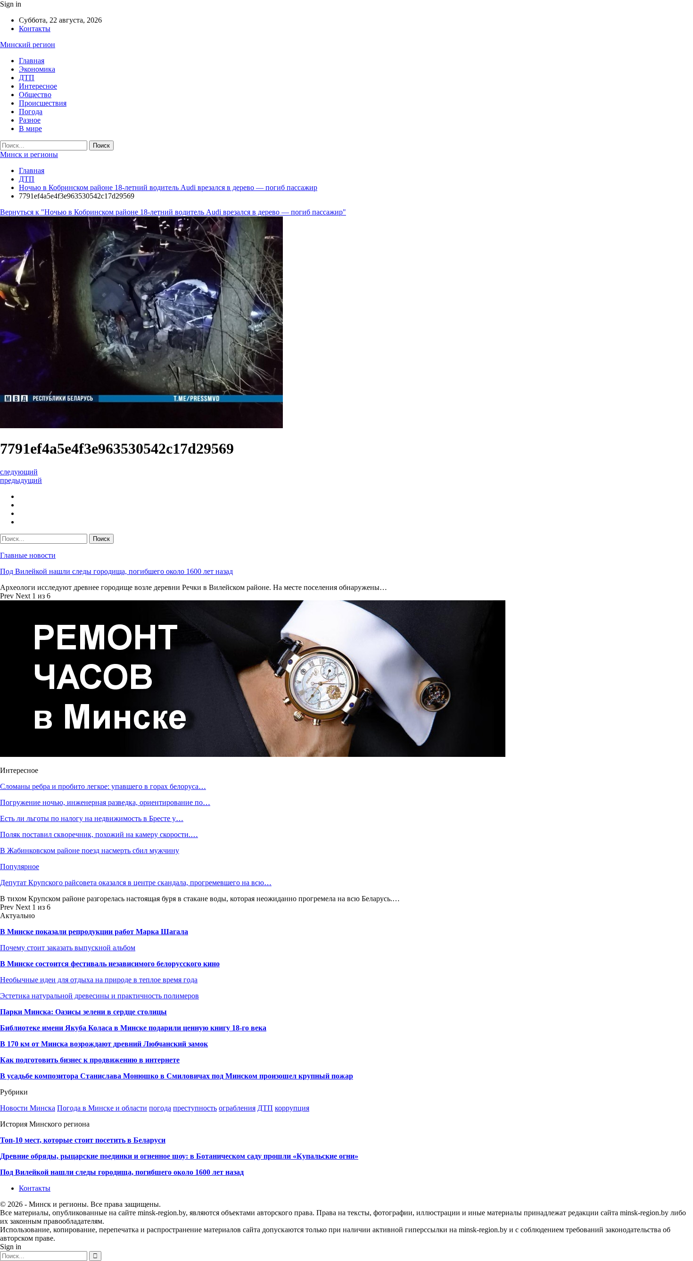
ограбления (237, 1108)
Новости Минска (27, 1108)
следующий (19, 472)
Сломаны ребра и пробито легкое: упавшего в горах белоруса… (103, 786)
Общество (35, 95)
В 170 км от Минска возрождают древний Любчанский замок (104, 1044)
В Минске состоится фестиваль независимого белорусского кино (110, 964)
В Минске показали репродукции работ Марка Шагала (94, 932)
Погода (30, 112)
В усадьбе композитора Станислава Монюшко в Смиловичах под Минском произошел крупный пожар (176, 1076)
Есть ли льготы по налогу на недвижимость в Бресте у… (91, 818)
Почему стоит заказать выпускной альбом (67, 948)
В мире (30, 128)
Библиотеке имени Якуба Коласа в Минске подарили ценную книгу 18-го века (133, 1028)
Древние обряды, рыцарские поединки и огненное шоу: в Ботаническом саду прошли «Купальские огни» (179, 1156)
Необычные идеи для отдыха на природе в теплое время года (99, 980)
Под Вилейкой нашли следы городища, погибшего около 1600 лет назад (116, 571)
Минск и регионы (29, 154)
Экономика (37, 69)
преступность (195, 1108)
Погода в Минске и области (102, 1108)
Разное (30, 120)
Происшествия (42, 103)
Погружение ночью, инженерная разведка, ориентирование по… (105, 802)
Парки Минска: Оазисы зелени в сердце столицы (83, 1012)
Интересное (38, 86)
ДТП (26, 78)
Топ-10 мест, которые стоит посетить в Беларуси (82, 1140)
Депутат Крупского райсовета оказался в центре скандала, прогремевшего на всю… (136, 883)
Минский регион (27, 45)
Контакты (34, 29)
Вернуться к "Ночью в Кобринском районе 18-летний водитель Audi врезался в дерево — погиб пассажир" (173, 212)
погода (160, 1108)
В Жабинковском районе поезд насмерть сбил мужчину (89, 850)
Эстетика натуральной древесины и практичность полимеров (99, 996)
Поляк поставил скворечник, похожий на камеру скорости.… (99, 834)
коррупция (292, 1108)
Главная (31, 61)
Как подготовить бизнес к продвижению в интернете (90, 1060)
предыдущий (21, 480)
